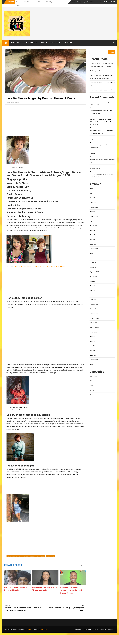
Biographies (15, 39)
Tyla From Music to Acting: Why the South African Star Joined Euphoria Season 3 (101, 61)
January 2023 (93, 305)
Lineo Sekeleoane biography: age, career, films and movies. (101, 108)
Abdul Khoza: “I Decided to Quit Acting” (101, 86)
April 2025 (92, 194)
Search (92, 45)
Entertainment (31, 39)
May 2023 (92, 286)
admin (8, 98)
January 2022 (93, 360)
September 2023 (94, 268)
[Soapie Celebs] (5, 39)
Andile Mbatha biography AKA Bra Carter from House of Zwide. (102, 172)
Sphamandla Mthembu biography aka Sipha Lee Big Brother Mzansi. (72, 587)
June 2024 (93, 231)
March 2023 (93, 296)
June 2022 (93, 337)
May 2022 (92, 342)
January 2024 (93, 249)
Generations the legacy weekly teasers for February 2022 (102, 143)
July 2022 (92, 333)
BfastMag (30, 626)
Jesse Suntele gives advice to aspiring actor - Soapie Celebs (102, 100)
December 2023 (94, 254)
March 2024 (93, 240)
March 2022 (93, 351)
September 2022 (94, 323)
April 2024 (92, 236)
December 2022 (94, 310)
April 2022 (92, 347)
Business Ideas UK (95, 164)
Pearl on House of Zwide (37, 552)
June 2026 (93, 185)
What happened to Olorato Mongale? (100, 67)
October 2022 (93, 319)
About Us (98, 2)
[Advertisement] (45, 117)
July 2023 (92, 277)
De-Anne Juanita (12, 552)
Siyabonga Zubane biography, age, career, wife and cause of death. (101, 128)
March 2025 (93, 199)
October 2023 (93, 263)
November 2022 (94, 314)
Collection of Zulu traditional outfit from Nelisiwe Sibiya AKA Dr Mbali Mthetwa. (39, 263)
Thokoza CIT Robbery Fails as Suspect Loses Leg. (102, 80)
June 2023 (93, 282)
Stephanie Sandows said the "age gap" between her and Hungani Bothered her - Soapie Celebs (101, 118)
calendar (92, 150)
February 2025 (94, 203)
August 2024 (93, 222)
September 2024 (94, 217)
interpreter (93, 135)
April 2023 (92, 291)
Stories (44, 39)
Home (73, 2)
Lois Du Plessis (23, 552)
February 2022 (94, 356)
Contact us (90, 2)
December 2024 (94, 212)
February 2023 (94, 300)
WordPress (44, 626)
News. (91, 382)
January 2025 (93, 208)
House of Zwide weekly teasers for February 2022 (102, 157)
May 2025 (92, 189)
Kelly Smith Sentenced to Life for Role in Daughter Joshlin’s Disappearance (101, 73)
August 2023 (93, 273)
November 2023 (94, 259)
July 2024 (92, 226)
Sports (92, 386)
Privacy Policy (81, 2)
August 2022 (93, 328)
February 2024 (94, 245)
